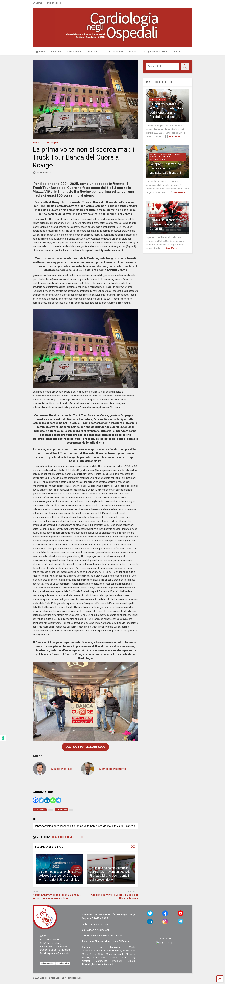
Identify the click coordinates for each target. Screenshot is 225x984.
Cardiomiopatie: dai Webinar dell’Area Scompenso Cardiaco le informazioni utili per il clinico (58, 875)
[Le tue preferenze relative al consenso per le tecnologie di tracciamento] (3, 738)
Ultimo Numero (94, 51)
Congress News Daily (154, 51)
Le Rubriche (73, 51)
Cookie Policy (63, 963)
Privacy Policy (47, 963)
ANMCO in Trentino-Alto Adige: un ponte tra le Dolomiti (167, 224)
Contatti (176, 51)
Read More (174, 136)
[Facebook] (35, 800)
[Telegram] (58, 800)
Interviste (133, 51)
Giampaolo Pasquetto (112, 768)
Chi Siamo (37, 3)
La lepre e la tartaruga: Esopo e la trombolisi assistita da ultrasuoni (165, 168)
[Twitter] (41, 800)
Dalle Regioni (157, 215)
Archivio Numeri (115, 51)
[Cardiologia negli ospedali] (112, 42)
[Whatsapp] (53, 800)
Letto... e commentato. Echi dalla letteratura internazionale (165, 156)
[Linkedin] (47, 800)
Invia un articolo (54, 3)
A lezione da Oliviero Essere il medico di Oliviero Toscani (114, 896)
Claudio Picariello (61, 768)
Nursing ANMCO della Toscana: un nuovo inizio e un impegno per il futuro (57, 896)
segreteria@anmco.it (58, 953)
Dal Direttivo (157, 99)
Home (42, 51)
